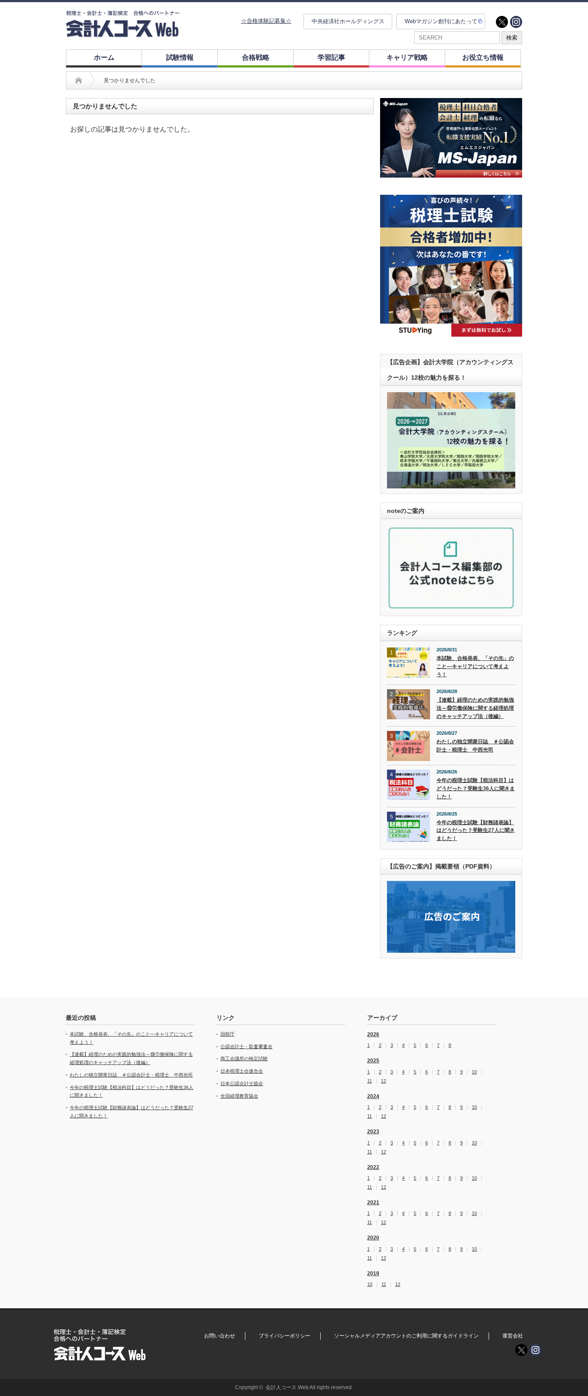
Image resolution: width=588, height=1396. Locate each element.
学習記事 (331, 57)
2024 (373, 1096)
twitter (502, 22)
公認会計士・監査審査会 (246, 1046)
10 (474, 1072)
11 (369, 1081)
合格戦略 (255, 57)
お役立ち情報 (483, 57)
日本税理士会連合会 (241, 1071)
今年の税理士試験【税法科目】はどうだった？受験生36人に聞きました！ (475, 788)
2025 (373, 1061)
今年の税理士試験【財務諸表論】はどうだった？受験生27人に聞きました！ (475, 830)
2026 (373, 1034)
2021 (373, 1203)
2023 (373, 1132)
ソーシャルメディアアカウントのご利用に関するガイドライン (406, 1336)
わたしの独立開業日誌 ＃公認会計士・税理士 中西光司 (475, 746)
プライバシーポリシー (284, 1336)
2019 (373, 1273)
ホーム (104, 57)
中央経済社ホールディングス (348, 21)
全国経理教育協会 (239, 1095)
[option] (451, 138)
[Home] (78, 80)
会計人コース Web (287, 1387)
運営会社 (512, 1336)
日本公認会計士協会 (241, 1083)
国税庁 (227, 1034)
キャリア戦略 (407, 57)
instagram (516, 22)
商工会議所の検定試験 (244, 1058)
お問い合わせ (219, 1336)
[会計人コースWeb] (122, 34)
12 (383, 1081)
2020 (373, 1238)
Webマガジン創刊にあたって (441, 21)
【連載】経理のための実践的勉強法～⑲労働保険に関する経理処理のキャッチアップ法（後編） (475, 708)
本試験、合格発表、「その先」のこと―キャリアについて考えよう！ (475, 666)
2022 (373, 1167)
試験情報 (180, 57)
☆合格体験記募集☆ (266, 21)
